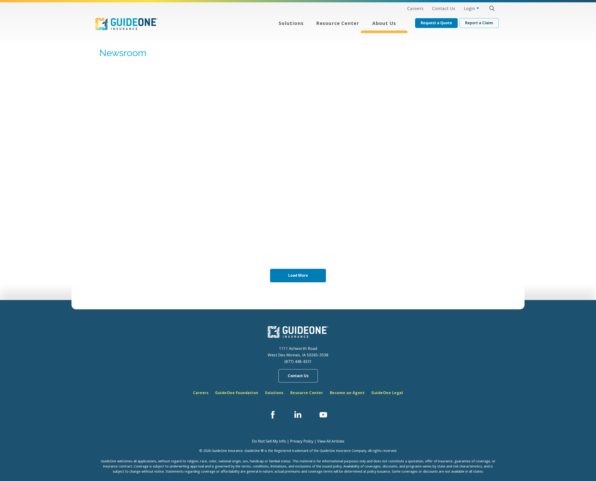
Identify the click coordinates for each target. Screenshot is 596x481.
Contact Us (298, 375)
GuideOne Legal (387, 392)
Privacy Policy (301, 441)
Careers (201, 392)
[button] (492, 8)
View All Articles (330, 441)
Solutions (274, 392)
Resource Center (306, 392)
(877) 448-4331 (298, 361)
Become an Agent (347, 392)
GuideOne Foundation (236, 392)
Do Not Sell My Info (269, 441)
